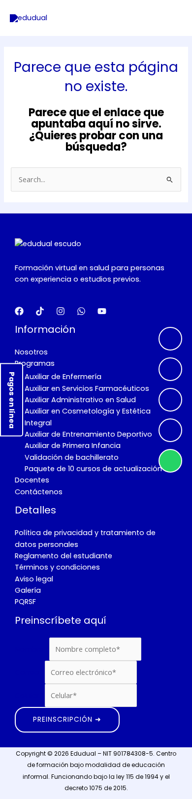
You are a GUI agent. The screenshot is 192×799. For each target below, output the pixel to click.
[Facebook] (170, 339)
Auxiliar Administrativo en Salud (80, 400)
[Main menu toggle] (171, 18)
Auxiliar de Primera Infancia (73, 445)
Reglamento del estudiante (63, 556)
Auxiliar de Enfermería (63, 377)
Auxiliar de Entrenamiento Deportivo (88, 434)
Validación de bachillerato (72, 457)
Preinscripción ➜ (67, 719)
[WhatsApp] (170, 461)
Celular (30, 696)
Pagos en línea (12, 399)
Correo (30, 672)
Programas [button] (35, 363)
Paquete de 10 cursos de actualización (93, 469)
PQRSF (25, 602)
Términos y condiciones (57, 567)
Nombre (32, 649)
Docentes (32, 480)
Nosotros (31, 352)
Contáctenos (39, 492)
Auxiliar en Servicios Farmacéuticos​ (87, 388)
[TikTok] (170, 430)
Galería (28, 590)
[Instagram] (170, 369)
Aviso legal (34, 579)
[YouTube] (170, 400)
